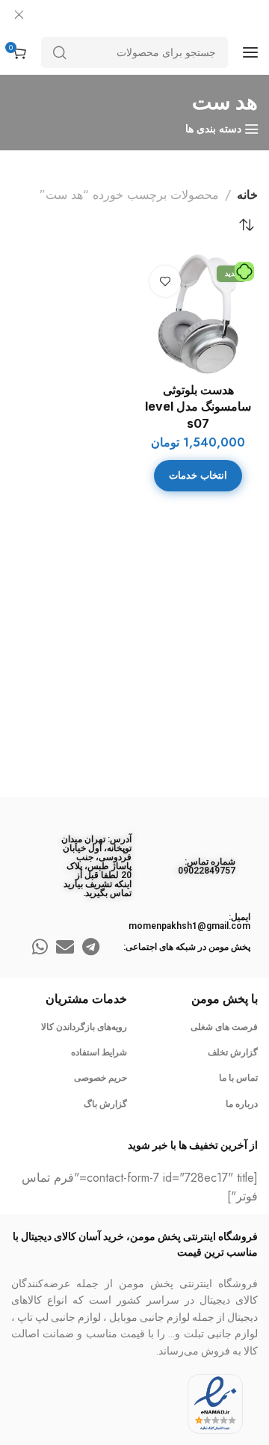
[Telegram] (90, 947)
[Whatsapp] (40, 947)
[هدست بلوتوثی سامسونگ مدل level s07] (198, 314)
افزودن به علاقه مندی (165, 281)
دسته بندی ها (213, 129)
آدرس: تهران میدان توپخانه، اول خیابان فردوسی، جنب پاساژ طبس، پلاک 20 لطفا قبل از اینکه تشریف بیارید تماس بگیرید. (96, 866)
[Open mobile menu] (250, 52)
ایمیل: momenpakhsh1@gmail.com (189, 921)
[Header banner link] (134, 15)
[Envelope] (65, 947)
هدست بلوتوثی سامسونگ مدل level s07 (198, 406)
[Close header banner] (18, 15)
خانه (247, 194)
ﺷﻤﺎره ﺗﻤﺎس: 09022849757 (206, 866)
